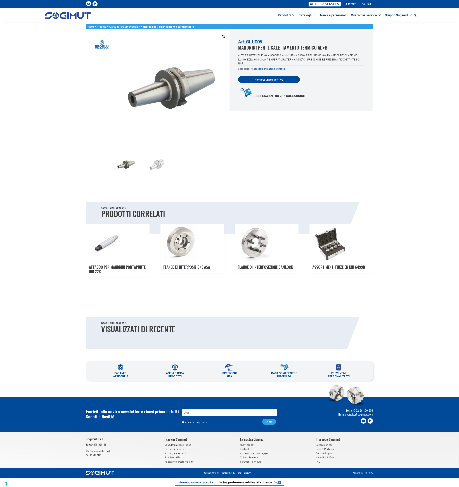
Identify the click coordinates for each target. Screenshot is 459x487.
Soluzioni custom (249, 457)
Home (91, 26)
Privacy (355, 473)
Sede (318, 448)
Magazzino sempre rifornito (179, 461)
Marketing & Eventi (326, 457)
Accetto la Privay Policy (195, 422)
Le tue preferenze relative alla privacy (245, 482)
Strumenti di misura (250, 461)
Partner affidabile (174, 448)
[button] (415, 15)
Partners (329, 448)
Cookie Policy (367, 473)
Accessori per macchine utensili (268, 68)
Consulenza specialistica (177, 444)
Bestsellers (246, 448)
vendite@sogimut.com (359, 414)
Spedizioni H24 (172, 457)
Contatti (351, 4)
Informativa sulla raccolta (195, 482)
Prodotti (284, 15)
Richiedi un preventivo (269, 79)
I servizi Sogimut (175, 439)
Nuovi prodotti (248, 444)
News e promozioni (333, 15)
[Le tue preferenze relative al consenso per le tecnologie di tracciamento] (6, 483)
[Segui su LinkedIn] (95, 3)
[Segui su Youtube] (88, 3)
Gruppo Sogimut (396, 15)
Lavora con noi (324, 444)
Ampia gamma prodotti (177, 453)
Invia (269, 421)
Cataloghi (305, 15)
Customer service (364, 15)
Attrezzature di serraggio (123, 26)
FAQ (318, 461)
